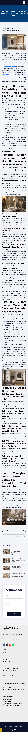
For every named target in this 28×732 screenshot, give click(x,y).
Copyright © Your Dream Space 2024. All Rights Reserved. (14, 724)
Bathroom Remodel (10, 66)
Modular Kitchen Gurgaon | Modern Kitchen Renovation (16, 568)
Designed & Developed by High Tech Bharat (14, 726)
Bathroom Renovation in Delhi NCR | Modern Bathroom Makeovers (18, 575)
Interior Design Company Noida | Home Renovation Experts (18, 560)
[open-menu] (24, 2)
